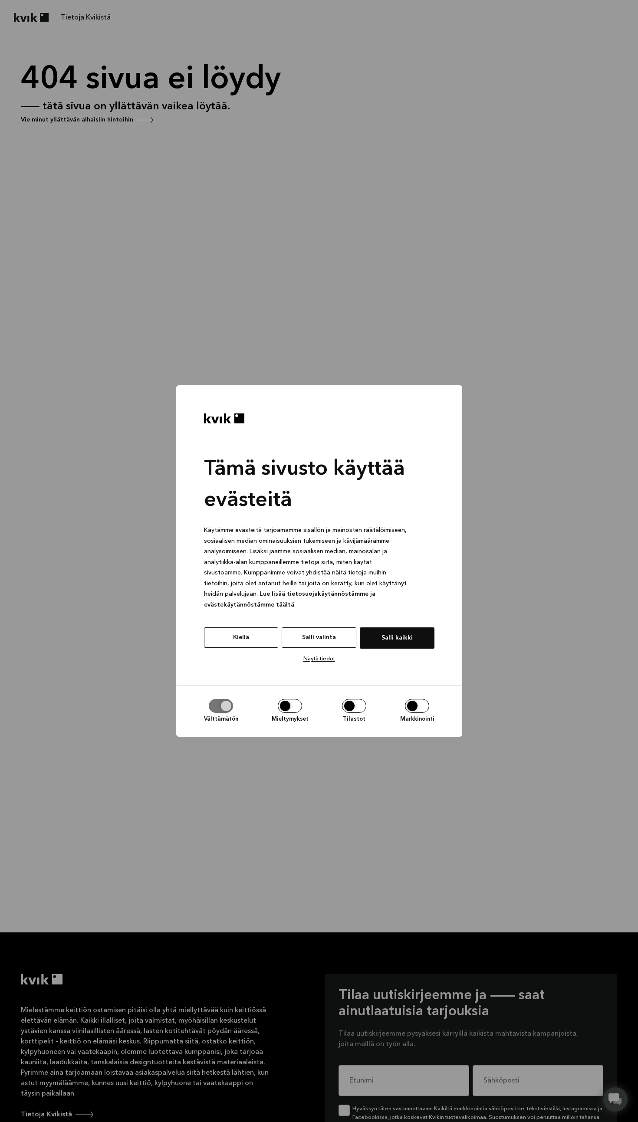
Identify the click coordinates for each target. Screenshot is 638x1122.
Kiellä (241, 637)
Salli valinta (319, 637)
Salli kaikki (397, 638)
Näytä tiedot (319, 659)
